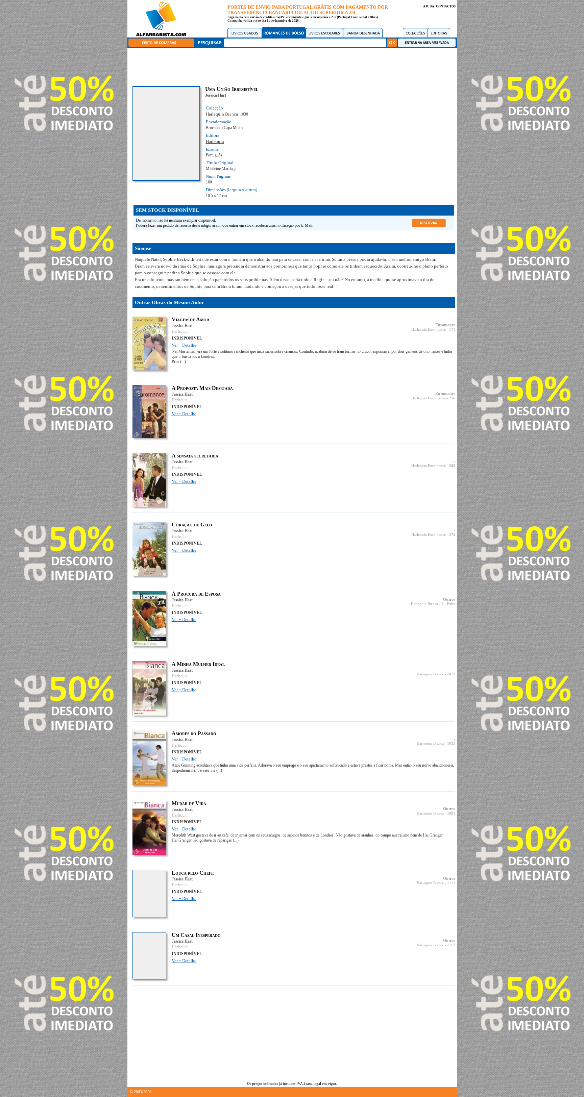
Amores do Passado (194, 733)
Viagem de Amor (190, 319)
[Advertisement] (294, 66)
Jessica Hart (215, 95)
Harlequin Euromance (428, 329)
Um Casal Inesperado (196, 935)
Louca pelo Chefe (193, 873)
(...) (183, 361)
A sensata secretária (195, 455)
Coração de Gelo (192, 524)
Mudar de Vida (189, 803)
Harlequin (215, 141)
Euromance (445, 325)
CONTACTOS (446, 6)
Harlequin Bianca (222, 114)
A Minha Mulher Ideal (198, 664)
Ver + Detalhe (184, 345)
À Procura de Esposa (196, 594)
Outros (449, 599)
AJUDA (428, 6)
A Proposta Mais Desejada (202, 388)
